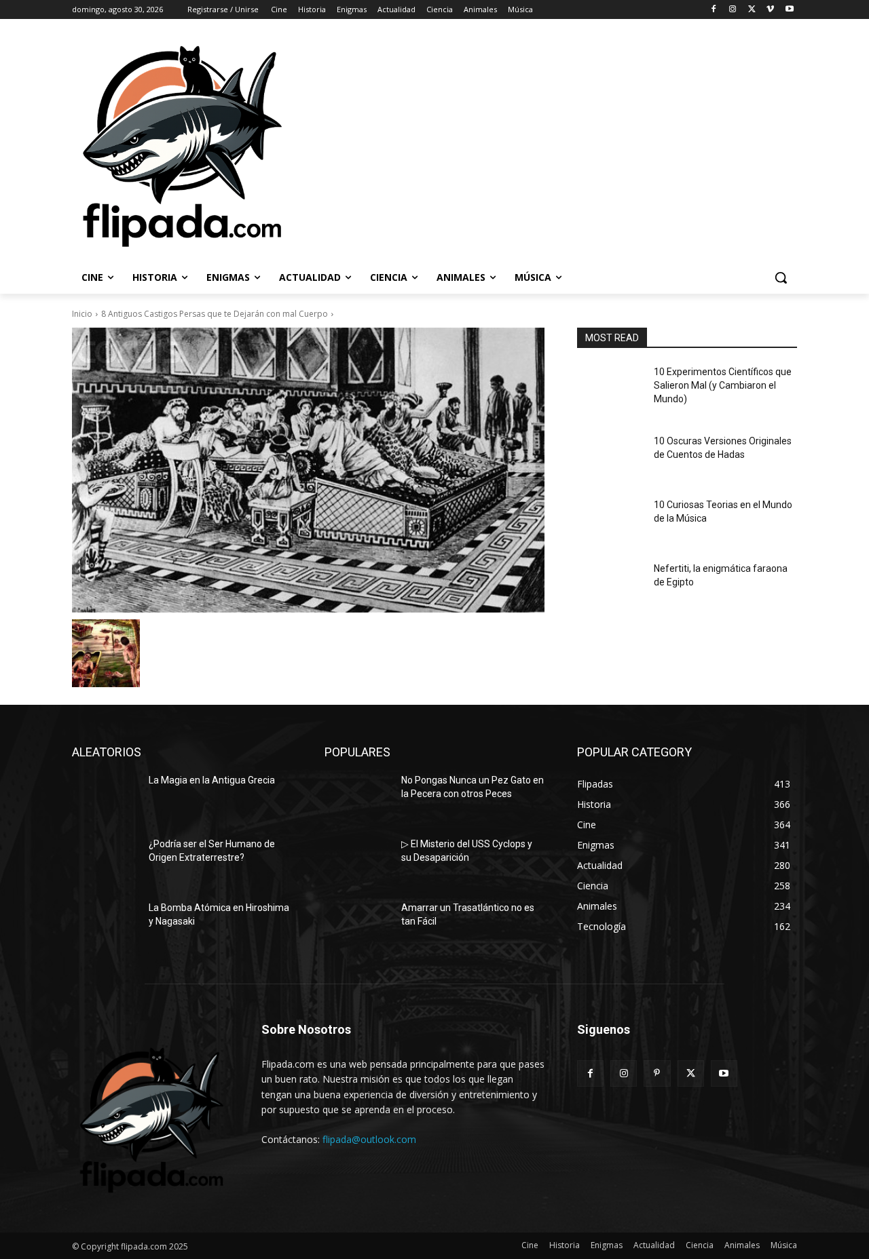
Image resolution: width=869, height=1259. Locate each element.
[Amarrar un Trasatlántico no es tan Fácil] (357, 925)
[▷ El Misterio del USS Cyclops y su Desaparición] (357, 861)
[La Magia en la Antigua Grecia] (105, 797)
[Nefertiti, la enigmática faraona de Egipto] (610, 585)
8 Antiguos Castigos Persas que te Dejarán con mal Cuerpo (214, 313)
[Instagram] (733, 10)
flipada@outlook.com (369, 1139)
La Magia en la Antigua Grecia (212, 780)
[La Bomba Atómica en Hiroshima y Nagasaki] (105, 925)
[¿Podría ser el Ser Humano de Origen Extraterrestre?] (105, 861)
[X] (752, 10)
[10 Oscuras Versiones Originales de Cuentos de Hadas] (610, 458)
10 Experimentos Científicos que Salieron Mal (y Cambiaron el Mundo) (723, 385)
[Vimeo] (770, 10)
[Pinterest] (657, 1073)
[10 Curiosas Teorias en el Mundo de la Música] (610, 522)
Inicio (82, 313)
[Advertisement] (578, 145)
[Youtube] (789, 10)
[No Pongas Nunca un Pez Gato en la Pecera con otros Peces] (357, 797)
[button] (780, 277)
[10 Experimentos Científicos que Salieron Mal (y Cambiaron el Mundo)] (610, 389)
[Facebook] (714, 10)
